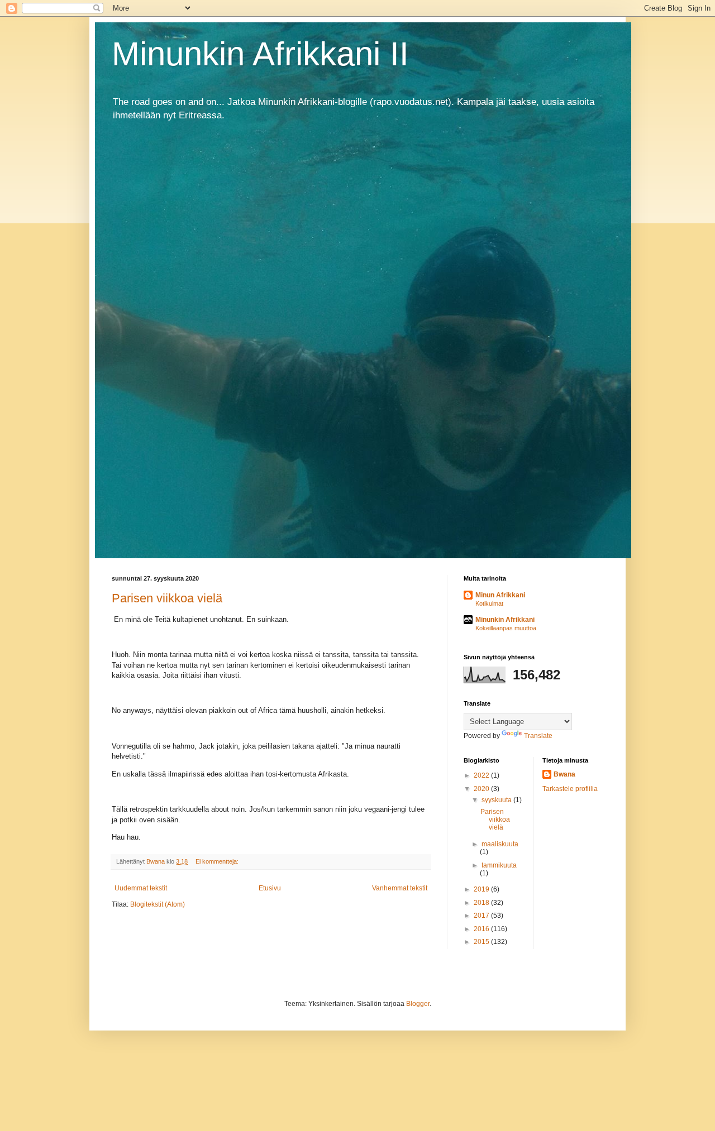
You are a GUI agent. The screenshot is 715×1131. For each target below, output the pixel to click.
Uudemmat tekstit (141, 888)
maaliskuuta (500, 844)
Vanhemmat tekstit (399, 888)
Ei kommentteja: (218, 861)
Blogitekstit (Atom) (157, 904)
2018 (482, 903)
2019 (482, 889)
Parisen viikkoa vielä (167, 598)
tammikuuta (499, 865)
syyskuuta (497, 800)
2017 (482, 915)
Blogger (418, 1004)
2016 (482, 929)
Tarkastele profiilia (570, 789)
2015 (482, 942)
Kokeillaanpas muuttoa (505, 628)
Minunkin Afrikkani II (260, 54)
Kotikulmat (489, 603)
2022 (482, 775)
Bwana (564, 774)
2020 (482, 789)
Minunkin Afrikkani (505, 620)
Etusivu (270, 888)
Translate (538, 736)
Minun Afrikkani (500, 595)
